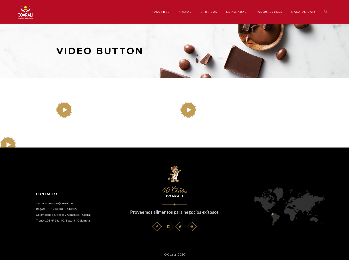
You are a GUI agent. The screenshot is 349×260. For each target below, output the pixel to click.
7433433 (58, 208)
